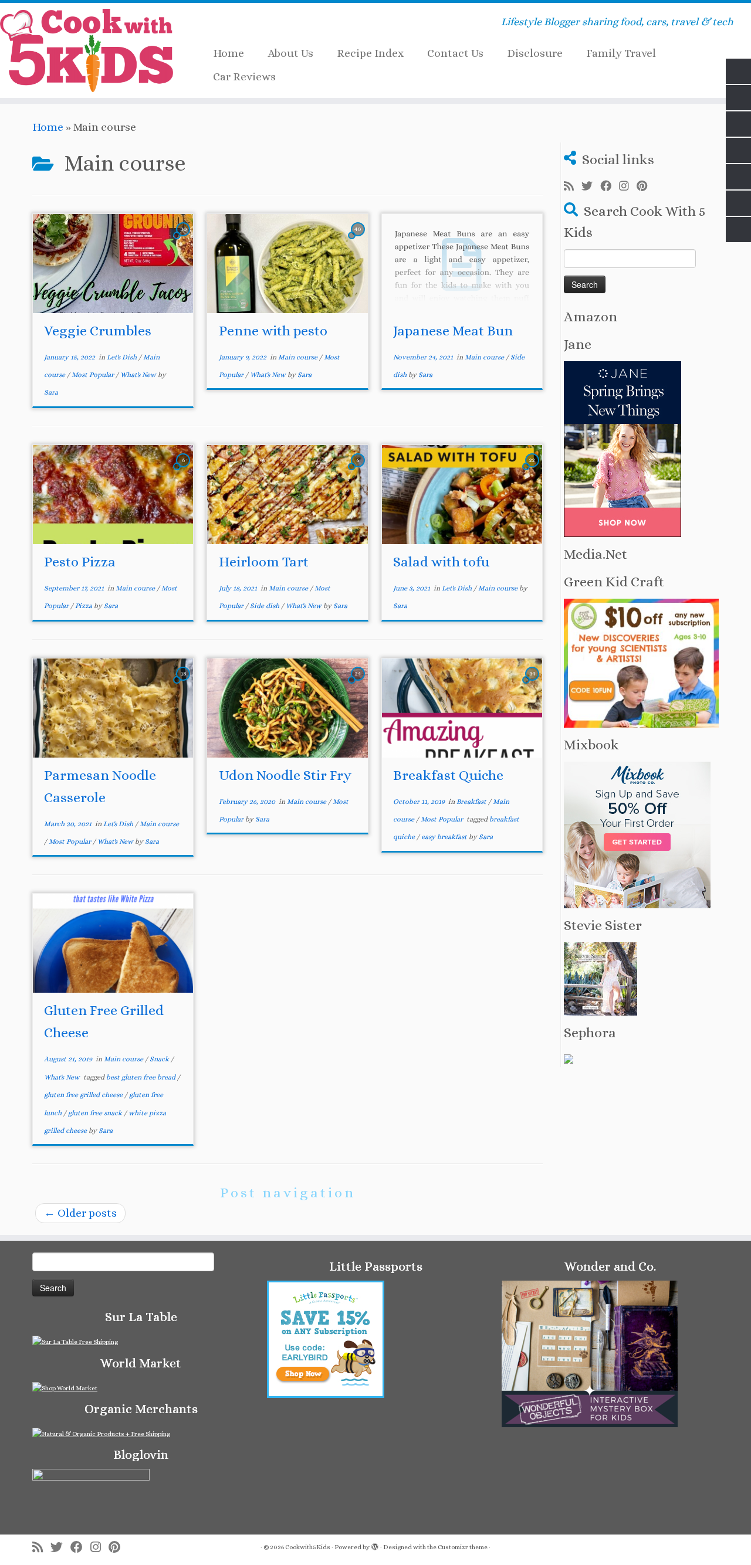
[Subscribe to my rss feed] (572, 186)
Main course (298, 357)
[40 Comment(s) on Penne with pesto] (359, 239)
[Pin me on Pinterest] (646, 186)
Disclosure (535, 53)
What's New (139, 375)
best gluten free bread (141, 1077)
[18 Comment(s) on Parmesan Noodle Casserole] (184, 683)
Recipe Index (370, 53)
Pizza (84, 606)
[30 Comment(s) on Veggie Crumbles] (184, 239)
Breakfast (472, 801)
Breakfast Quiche (448, 775)
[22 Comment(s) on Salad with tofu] (533, 470)
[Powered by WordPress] (375, 1545)
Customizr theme (463, 1547)
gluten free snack (96, 1113)
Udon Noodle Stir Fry (285, 775)
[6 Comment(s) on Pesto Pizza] (184, 470)
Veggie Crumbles (97, 330)
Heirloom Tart (264, 562)
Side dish (265, 606)
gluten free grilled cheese (84, 1095)
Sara (51, 392)
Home (228, 53)
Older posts (80, 1213)
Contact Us (455, 53)
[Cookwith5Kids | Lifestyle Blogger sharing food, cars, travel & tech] (86, 50)
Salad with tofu (441, 562)
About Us (290, 53)
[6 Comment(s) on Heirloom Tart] (359, 470)
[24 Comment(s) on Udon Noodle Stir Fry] (359, 683)
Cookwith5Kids (307, 1547)
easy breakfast (445, 837)
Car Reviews (244, 76)
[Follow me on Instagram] (628, 186)
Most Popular (94, 375)
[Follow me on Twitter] (590, 186)
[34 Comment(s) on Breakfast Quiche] (533, 683)
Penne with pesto (273, 330)
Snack (160, 1059)
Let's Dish (122, 357)
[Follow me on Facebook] (609, 186)
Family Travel (621, 53)
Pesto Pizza (80, 562)
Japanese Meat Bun (453, 330)
